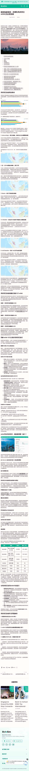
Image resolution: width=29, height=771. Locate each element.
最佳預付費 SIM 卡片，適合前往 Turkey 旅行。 (7, 674)
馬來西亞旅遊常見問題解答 (9, 84)
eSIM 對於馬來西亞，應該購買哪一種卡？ (12, 81)
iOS (3, 523)
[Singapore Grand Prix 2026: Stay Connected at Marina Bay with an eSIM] (7, 692)
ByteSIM (25, 454)
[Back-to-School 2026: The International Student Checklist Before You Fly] (21, 692)
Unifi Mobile (7, 64)
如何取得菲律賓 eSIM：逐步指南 (21, 674)
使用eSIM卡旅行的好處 (9, 77)
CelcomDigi (7, 58)
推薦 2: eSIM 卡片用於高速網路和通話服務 (13, 70)
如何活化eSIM (16, 415)
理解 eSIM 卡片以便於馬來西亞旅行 (11, 74)
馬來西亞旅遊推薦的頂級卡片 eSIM (11, 66)
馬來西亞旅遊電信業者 (8, 56)
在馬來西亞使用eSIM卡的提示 (10, 83)
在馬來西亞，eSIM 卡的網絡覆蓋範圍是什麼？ (13, 88)
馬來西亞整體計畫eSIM (6, 334)
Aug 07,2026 (4, 708)
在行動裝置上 (7, 62)
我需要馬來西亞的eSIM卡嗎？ (10, 86)
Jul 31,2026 (17, 708)
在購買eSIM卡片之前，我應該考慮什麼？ (12, 89)
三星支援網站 (3, 421)
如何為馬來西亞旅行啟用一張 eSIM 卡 (12, 79)
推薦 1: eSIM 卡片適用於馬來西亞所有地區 (12, 68)
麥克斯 (5, 61)
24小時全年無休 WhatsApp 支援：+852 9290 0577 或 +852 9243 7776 (15, 2)
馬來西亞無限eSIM (21, 311)
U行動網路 (16, 487)
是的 (5, 60)
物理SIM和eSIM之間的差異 (9, 76)
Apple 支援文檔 (12, 412)
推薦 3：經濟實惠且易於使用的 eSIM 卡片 (12, 71)
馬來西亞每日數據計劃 (5, 323)
